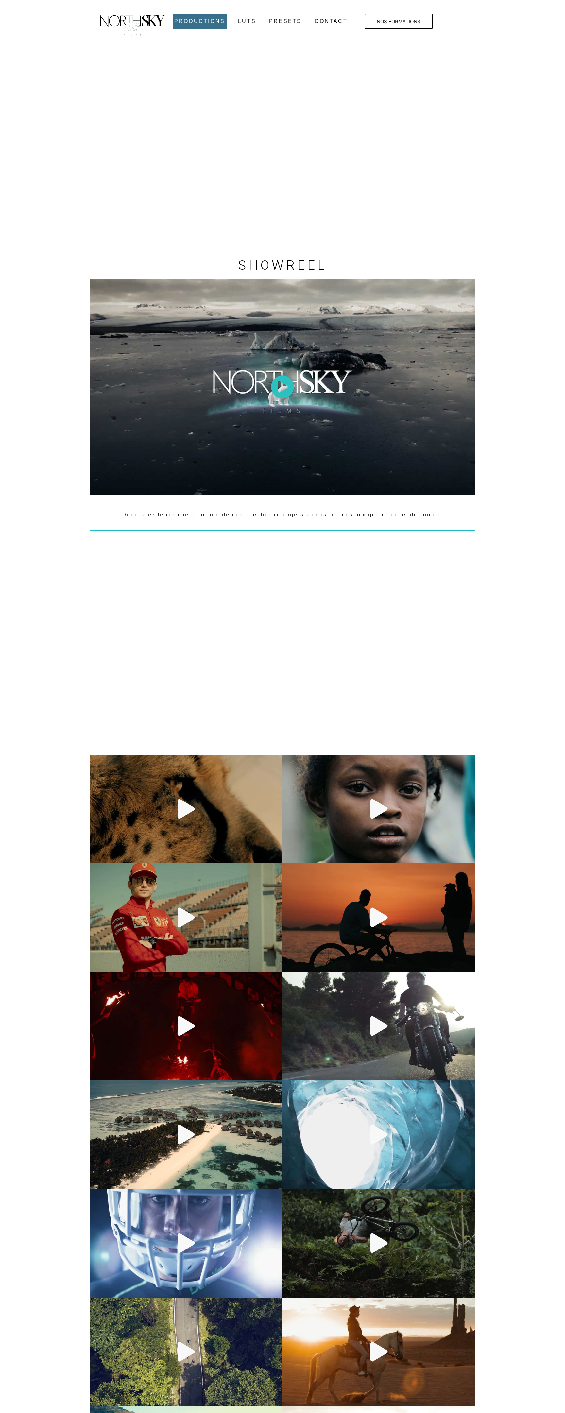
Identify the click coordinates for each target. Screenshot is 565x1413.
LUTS (247, 21)
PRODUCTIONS (199, 21)
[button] (399, 21)
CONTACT (331, 21)
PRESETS (285, 21)
